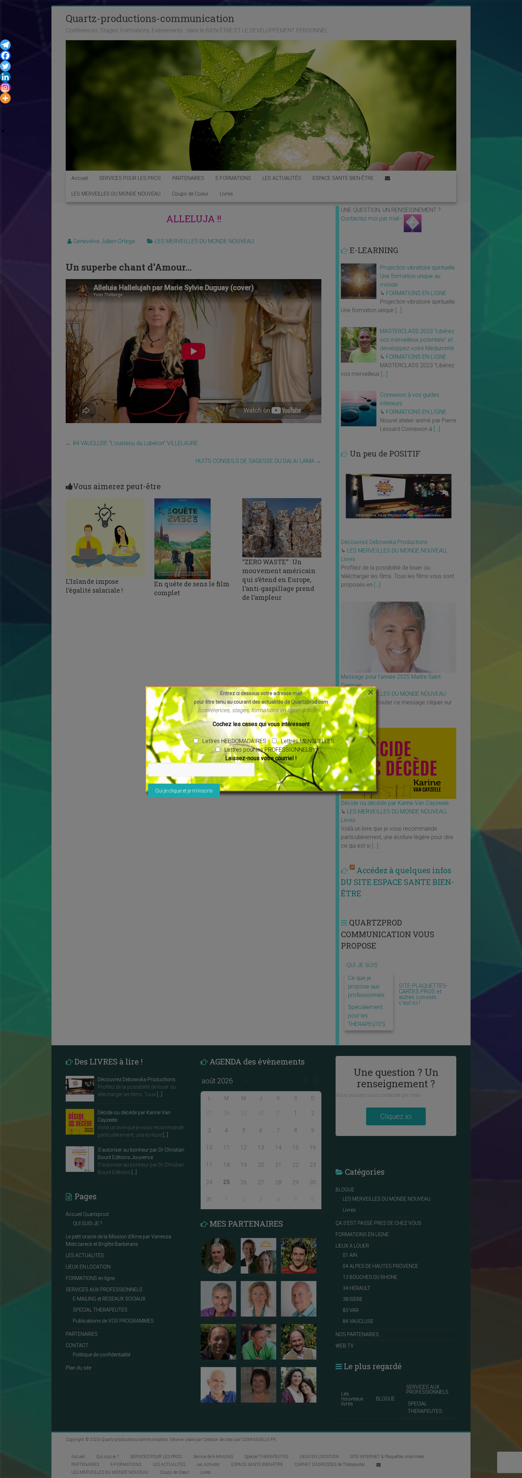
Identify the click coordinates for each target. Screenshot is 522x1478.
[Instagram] (5, 87)
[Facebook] (5, 55)
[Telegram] (5, 44)
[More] (5, 98)
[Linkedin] (5, 76)
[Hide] (3, 131)
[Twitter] (5, 66)
